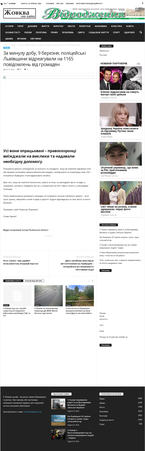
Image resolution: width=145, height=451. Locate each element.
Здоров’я (129, 32)
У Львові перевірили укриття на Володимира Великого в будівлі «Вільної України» (119, 231)
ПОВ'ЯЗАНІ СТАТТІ (13, 281)
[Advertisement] (48, 242)
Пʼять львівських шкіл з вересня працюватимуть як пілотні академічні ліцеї (120, 261)
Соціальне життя (99, 32)
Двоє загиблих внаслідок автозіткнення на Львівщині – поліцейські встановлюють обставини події (77, 265)
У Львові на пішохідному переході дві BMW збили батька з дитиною (46, 310)
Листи (71, 26)
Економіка (101, 26)
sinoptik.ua (123, 337)
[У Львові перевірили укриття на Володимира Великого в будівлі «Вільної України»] (58, 404)
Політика (41, 32)
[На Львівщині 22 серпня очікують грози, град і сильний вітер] (58, 420)
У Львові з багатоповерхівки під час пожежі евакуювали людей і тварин (118, 246)
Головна (50, 3)
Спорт (116, 32)
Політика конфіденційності (89, 3)
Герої (20, 26)
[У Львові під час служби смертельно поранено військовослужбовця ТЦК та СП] (17, 295)
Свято (81, 32)
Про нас (60, 3)
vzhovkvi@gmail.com (32, 412)
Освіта (130, 26)
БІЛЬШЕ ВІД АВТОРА (33, 281)
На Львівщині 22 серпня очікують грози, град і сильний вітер (119, 238)
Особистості (12, 32)
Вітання (21, 38)
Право (54, 32)
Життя (45, 26)
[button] (140, 32)
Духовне (32, 26)
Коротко (58, 26)
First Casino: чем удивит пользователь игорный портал (20, 262)
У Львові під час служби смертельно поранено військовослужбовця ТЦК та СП (16, 312)
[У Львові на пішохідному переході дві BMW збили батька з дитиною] (48, 295)
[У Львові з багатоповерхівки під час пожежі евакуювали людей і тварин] (58, 434)
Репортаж (85, 26)
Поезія (28, 32)
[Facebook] (142, 3)
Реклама (70, 3)
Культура (116, 26)
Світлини (35, 38)
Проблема (67, 32)
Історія (9, 26)
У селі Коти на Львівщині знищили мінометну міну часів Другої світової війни (78, 310)
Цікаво (9, 38)
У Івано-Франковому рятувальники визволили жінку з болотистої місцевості (119, 254)
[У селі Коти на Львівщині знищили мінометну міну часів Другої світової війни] (80, 295)
